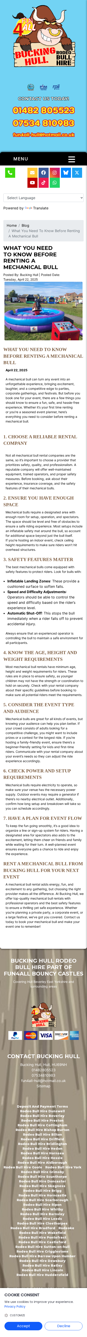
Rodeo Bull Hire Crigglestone (42, 1251)
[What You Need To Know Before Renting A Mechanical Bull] (43, 311)
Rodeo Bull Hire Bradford (32, 1228)
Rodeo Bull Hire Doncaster (42, 1181)
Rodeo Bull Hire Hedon (42, 1149)
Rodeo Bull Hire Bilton (42, 1135)
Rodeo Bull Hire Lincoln (42, 1270)
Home (12, 225)
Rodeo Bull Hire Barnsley (42, 1214)
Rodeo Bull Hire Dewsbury (42, 1261)
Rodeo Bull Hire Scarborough (42, 1200)
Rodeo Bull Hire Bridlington (42, 1144)
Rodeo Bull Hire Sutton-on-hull (42, 1247)
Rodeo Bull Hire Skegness (42, 1186)
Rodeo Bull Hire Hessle (42, 1158)
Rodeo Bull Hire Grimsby (42, 1172)
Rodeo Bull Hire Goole (23, 1167)
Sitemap (43, 1086)
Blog (25, 225)
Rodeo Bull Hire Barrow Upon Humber (42, 1256)
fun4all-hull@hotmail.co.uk (43, 1080)
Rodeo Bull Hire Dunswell (42, 1111)
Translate (40, 208)
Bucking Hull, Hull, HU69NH (43, 1064)
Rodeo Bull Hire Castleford (42, 1242)
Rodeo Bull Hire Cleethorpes (42, 1223)
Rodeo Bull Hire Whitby (42, 1209)
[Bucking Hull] (43, 37)
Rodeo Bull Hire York (63, 1167)
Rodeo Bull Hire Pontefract (42, 1237)
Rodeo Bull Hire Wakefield (42, 1233)
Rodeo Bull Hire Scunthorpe (42, 1177)
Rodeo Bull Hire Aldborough (42, 1163)
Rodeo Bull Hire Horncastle (42, 1195)
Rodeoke (66, 1228)
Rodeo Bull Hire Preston (42, 1121)
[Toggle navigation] (71, 159)
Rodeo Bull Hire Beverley (42, 1116)
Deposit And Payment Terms (42, 1106)
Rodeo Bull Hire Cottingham (42, 1125)
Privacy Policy (14, 1306)
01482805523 (44, 1070)
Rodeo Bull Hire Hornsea (42, 1153)
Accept (23, 1326)
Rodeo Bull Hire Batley (42, 1266)
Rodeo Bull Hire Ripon (42, 1205)
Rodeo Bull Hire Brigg (42, 1191)
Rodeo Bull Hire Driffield (42, 1139)
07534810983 (43, 1075)
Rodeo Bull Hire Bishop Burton (42, 1130)
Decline (63, 1326)
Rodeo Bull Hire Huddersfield (42, 1275)
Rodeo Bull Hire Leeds (42, 1219)
